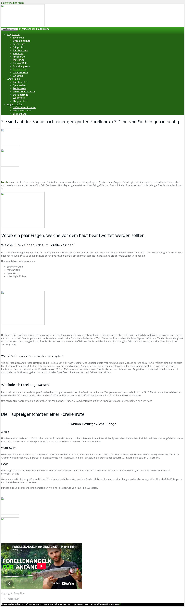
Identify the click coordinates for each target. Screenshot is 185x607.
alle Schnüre (19, 113)
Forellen (5, 182)
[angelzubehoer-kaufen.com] (23, 25)
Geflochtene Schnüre (24, 107)
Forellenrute (19, 69)
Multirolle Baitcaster (24, 91)
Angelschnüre (14, 104)
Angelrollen (13, 78)
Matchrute (18, 59)
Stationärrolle (20, 94)
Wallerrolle (19, 97)
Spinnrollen (19, 85)
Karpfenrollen (20, 82)
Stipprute (18, 47)
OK (120, 604)
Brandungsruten (22, 66)
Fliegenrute (19, 56)
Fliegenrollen (20, 101)
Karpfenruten (20, 50)
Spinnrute (18, 37)
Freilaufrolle (19, 88)
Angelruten (13, 34)
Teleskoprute (20, 72)
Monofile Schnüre (22, 110)
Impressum (13, 598)
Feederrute (19, 44)
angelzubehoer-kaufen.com (34, 28)
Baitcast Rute (20, 63)
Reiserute (18, 53)
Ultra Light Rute (21, 40)
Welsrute (18, 75)
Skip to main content (12, 2)
